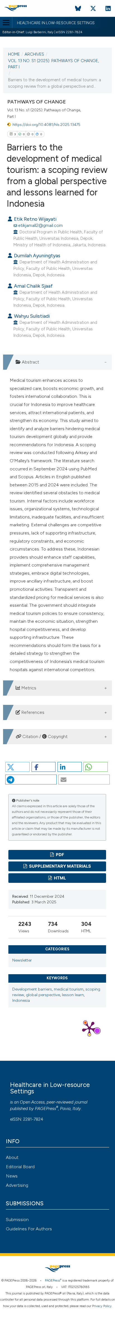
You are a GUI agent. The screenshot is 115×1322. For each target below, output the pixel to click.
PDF (59, 854)
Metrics (28, 688)
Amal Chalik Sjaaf (33, 286)
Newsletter (22, 960)
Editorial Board (20, 1166)
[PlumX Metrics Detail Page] (89, 1028)
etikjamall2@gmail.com (40, 225)
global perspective (43, 994)
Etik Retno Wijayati (34, 219)
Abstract (30, 362)
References (32, 712)
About (12, 1157)
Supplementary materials (59, 866)
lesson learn (73, 994)
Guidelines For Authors (29, 1228)
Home (14, 54)
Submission (17, 1219)
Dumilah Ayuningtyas (36, 255)
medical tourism (68, 989)
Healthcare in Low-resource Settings (56, 23)
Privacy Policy (102, 1306)
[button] (17, 767)
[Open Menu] (6, 22)
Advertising (17, 1185)
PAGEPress (45, 1108)
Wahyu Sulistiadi (31, 316)
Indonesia (21, 1000)
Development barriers (32, 989)
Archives (34, 54)
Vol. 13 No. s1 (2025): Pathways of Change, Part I (53, 64)
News (12, 1176)
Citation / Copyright (44, 736)
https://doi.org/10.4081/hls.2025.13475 (46, 124)
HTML (59, 878)
